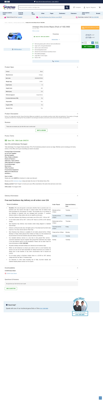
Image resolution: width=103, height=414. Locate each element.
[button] (67, 7)
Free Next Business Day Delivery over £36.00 (50, 17)
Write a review (35, 31)
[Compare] (97, 47)
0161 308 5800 (95, 17)
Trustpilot (19, 17)
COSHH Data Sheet (11, 273)
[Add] (92, 42)
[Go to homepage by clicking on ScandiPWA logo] (9, 7)
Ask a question (10, 288)
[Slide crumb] (5, 1)
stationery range (17, 181)
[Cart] (100, 7)
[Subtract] (85, 42)
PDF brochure (18, 49)
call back (57, 61)
